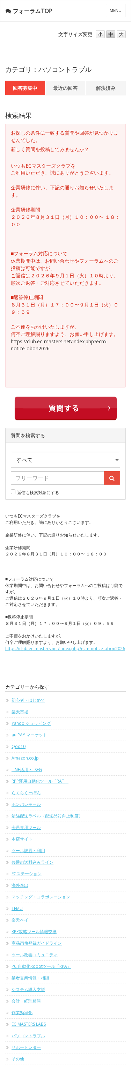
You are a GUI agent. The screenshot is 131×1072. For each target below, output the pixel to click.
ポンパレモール (26, 804)
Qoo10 (19, 746)
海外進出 (20, 885)
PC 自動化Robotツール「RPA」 (41, 966)
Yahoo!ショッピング (31, 723)
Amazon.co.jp (25, 758)
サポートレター (26, 1047)
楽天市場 (20, 712)
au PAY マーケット (29, 735)
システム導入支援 (28, 989)
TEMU (17, 908)
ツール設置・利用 (28, 851)
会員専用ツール (26, 827)
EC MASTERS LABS (29, 1024)
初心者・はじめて (28, 700)
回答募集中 (25, 88)
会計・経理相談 (26, 1001)
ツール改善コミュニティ (35, 955)
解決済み (106, 88)
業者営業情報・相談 (30, 978)
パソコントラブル (28, 1036)
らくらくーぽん (26, 793)
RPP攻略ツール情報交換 (34, 932)
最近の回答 (65, 88)
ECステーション (27, 874)
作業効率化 (22, 1013)
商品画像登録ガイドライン (37, 943)
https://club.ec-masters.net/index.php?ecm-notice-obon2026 (65, 649)
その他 (18, 1059)
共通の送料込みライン (32, 862)
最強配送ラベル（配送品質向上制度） (47, 816)
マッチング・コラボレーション (41, 897)
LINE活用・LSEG (27, 770)
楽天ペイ (20, 920)
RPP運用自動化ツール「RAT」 (40, 781)
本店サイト (22, 839)
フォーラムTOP (32, 11)
